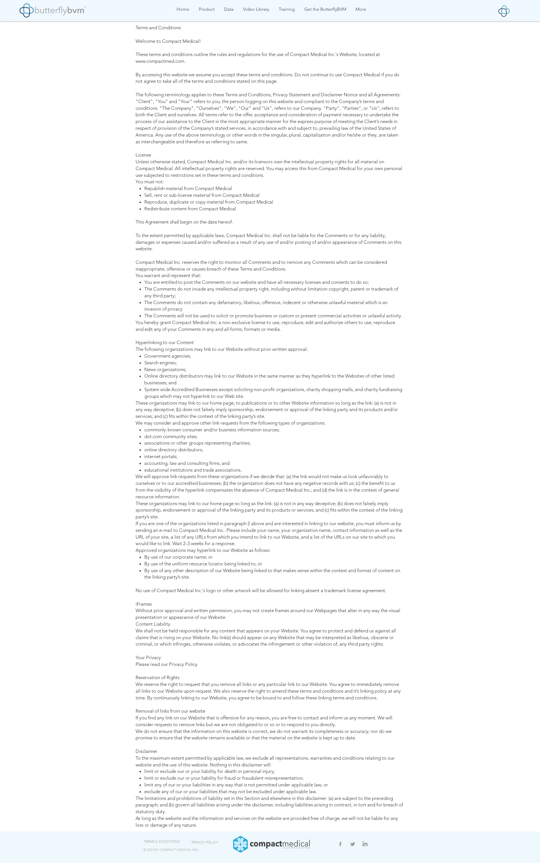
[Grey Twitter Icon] (353, 844)
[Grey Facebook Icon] (340, 844)
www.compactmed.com (160, 61)
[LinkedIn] (365, 844)
